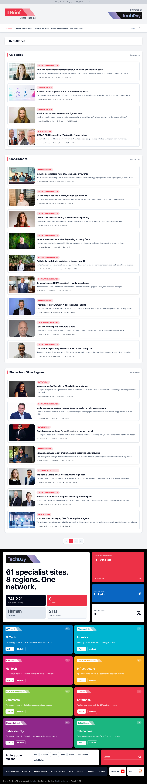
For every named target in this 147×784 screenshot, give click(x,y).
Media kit (20, 649)
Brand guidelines (12, 771)
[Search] (139, 28)
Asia (35, 755)
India (63, 755)
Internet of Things (76, 28)
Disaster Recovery (42, 28)
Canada (54, 755)
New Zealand (83, 755)
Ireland (71, 755)
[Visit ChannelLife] (89, 629)
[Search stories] (139, 757)
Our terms (101, 771)
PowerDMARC (76, 781)
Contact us (26, 771)
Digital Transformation (24, 28)
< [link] (66, 541)
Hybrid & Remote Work (59, 28)
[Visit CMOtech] (18, 660)
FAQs (71, 771)
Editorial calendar (40, 771)
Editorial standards (58, 771)
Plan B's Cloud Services (45, 781)
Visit (8, 649)
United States (39, 760)
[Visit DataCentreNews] (89, 660)
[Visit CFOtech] (18, 629)
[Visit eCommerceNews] (18, 691)
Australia (44, 755)
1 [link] (71, 541)
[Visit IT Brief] (89, 691)
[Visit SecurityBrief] (18, 723)
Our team (90, 771)
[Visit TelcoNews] (89, 723)
